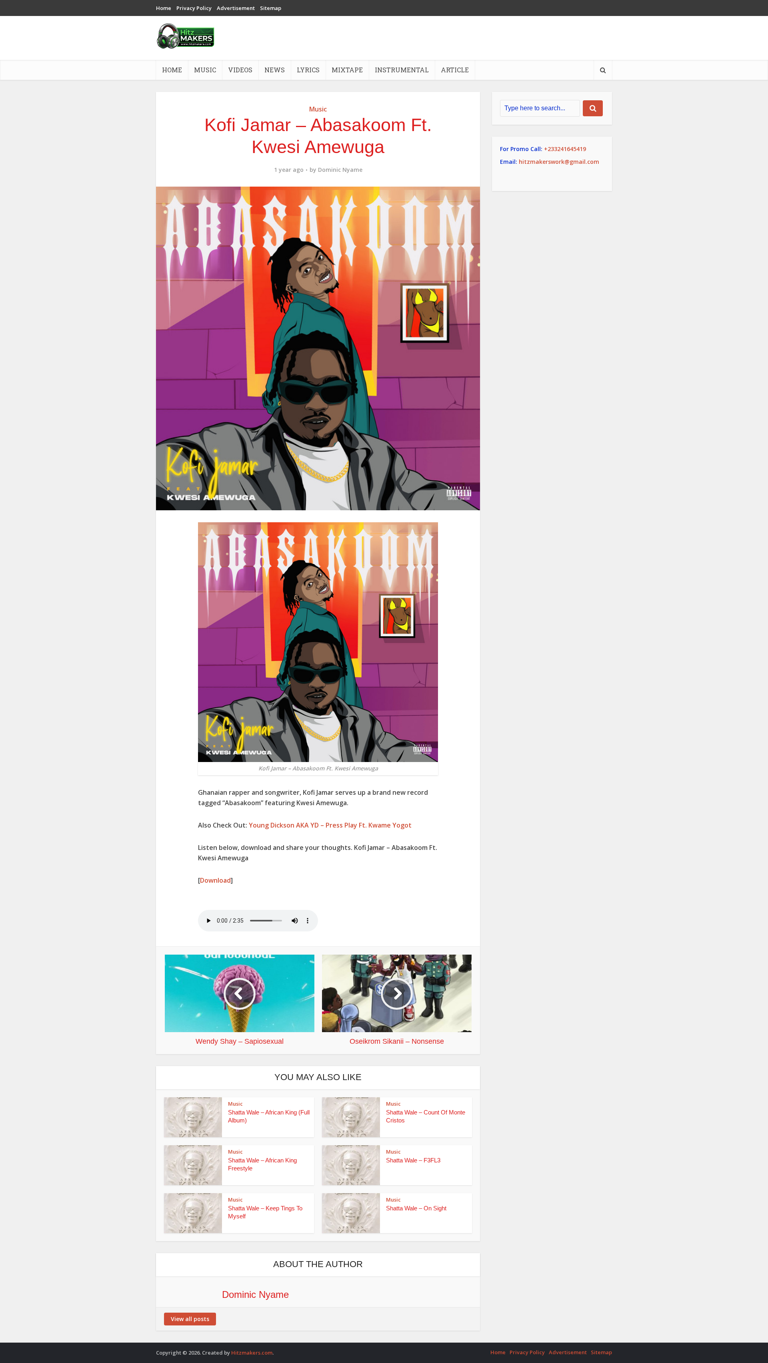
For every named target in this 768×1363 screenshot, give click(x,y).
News (274, 70)
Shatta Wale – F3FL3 (413, 1160)
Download (215, 880)
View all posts (190, 1319)
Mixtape (347, 70)
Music (205, 70)
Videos (240, 70)
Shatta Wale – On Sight (416, 1208)
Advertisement (236, 8)
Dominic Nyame (340, 169)
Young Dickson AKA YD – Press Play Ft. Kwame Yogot (330, 825)
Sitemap (270, 8)
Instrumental (402, 70)
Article (455, 70)
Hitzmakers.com (251, 1352)
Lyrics (308, 70)
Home (163, 8)
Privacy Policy (194, 8)
